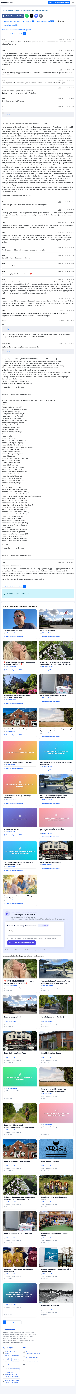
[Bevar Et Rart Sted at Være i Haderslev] (56, 688)
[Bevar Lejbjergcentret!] (56, 624)
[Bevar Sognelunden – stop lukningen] (20, 722)
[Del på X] (31, 16)
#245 (60, 343)
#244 (60, 321)
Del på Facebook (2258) (14, 16)
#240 (59, 271)
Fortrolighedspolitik (11, 25)
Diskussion (63, 21)
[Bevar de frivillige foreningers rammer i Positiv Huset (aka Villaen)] (20, 689)
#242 (60, 298)
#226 (60, 39)
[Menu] (73, 2)
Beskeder (29, 21)
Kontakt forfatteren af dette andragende (16, 30)
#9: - (8, 329)
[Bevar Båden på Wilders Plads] (56, 855)
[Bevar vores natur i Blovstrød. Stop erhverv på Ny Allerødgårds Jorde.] (56, 723)
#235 (59, 222)
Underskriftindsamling (12, 21)
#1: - (8, 114)
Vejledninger (8, 1348)
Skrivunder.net (7, 3)
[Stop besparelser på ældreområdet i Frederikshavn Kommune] (56, 823)
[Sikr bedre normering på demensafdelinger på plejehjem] (20, 890)
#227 (60, 51)
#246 (59, 562)
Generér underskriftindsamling (23, 943)
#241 (59, 279)
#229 (59, 80)
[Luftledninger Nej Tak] (20, 822)
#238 (59, 255)
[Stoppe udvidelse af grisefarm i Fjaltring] (20, 755)
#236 (59, 232)
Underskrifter (46, 21)
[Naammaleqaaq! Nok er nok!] (20, 624)
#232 (59, 106)
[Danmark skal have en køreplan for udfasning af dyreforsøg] (56, 756)
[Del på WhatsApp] (27, 16)
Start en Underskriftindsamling (59, 2)
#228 (60, 70)
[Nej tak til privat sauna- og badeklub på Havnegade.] (20, 790)
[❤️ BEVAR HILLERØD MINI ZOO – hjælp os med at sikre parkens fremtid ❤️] (20, 656)
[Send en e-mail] (36, 16)
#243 (60, 310)
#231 (59, 98)
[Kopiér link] (41, 16)
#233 (59, 202)
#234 (59, 210)
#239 (59, 263)
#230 (59, 88)
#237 (59, 247)
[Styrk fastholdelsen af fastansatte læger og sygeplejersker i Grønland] (20, 856)
